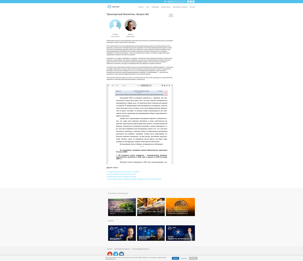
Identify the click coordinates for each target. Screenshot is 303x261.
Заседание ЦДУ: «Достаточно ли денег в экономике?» (124, 171)
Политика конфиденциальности (140, 249)
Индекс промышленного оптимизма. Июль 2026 (122, 176)
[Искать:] (176, 2)
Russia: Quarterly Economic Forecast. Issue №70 (122, 174)
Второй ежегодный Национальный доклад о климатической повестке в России (122, 211)
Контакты (109, 249)
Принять (175, 258)
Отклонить (193, 258)
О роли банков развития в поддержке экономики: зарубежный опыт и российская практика (134, 179)
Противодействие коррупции (122, 249)
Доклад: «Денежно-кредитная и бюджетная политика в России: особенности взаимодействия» (178, 211)
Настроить (184, 258)
